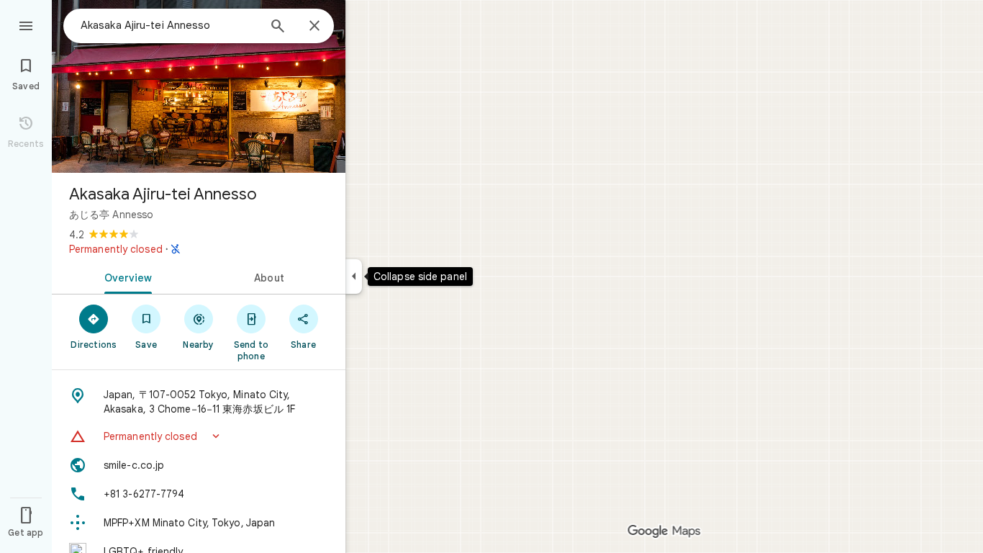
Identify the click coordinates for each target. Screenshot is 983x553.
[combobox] (169, 25)
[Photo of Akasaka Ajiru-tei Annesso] (198, 86)
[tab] (125, 276)
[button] (198, 436)
